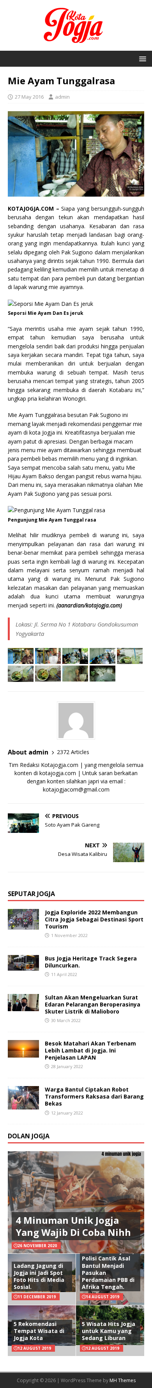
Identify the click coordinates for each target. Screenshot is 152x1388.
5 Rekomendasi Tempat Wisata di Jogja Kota (39, 1331)
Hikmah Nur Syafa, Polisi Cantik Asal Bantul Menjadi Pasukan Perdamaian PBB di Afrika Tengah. (108, 1269)
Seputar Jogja (31, 893)
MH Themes (123, 1380)
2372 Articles (73, 752)
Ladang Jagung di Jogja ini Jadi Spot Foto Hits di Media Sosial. (39, 1276)
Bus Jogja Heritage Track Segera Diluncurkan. (91, 962)
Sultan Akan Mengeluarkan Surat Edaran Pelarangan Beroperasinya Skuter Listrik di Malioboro (92, 1004)
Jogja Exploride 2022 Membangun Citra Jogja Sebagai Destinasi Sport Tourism (94, 919)
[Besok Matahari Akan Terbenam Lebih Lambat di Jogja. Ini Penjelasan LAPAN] (23, 1052)
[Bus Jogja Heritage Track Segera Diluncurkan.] (23, 965)
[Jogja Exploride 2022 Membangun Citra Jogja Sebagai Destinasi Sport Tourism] (23, 924)
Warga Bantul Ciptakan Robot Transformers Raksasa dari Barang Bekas (94, 1096)
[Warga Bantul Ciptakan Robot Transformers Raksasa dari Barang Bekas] (23, 1104)
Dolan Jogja (28, 1136)
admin (62, 96)
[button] (141, 58)
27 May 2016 (29, 96)
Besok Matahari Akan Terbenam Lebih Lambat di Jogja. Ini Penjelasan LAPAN (90, 1050)
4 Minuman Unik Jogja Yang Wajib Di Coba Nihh (73, 1226)
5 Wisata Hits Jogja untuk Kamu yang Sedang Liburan (108, 1331)
